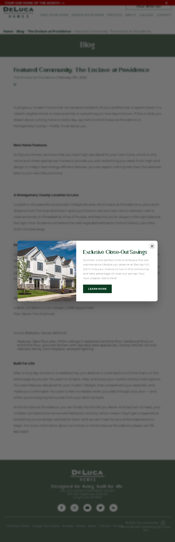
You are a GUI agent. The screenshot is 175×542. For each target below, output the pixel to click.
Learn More (97, 288)
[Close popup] (152, 246)
